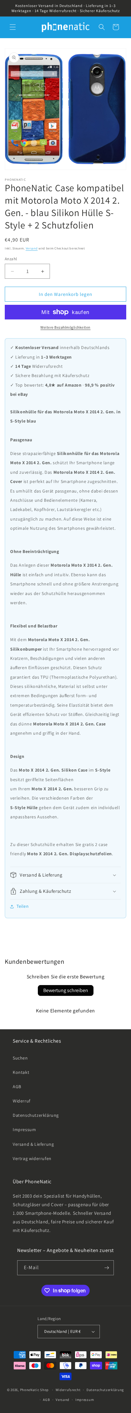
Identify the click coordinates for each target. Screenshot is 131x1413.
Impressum (24, 1129)
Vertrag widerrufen (32, 1158)
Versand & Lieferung (33, 1144)
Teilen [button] (23, 906)
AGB (17, 1086)
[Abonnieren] (107, 1267)
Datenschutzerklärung (36, 1115)
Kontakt (21, 1072)
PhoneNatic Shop (34, 1390)
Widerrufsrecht (68, 1390)
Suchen (20, 1058)
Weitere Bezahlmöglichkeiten (65, 327)
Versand (32, 248)
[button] (13, 27)
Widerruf (22, 1101)
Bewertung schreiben (65, 990)
